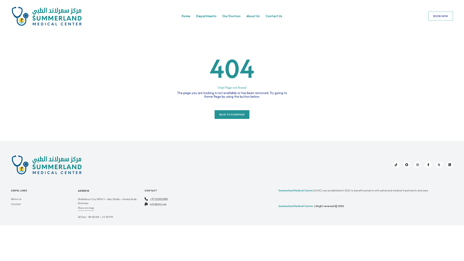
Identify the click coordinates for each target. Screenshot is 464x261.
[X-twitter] (439, 164)
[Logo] (65, 16)
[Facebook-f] (428, 164)
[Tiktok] (396, 164)
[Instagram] (417, 164)
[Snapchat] (407, 164)
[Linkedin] (450, 164)
